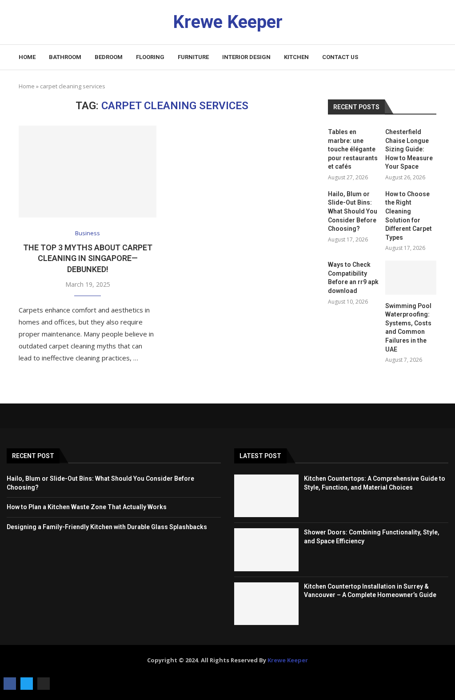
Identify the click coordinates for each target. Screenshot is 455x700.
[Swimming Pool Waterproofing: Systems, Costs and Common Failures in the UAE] (410, 278)
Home (27, 57)
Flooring (150, 57)
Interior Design (246, 57)
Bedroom (109, 57)
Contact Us (340, 57)
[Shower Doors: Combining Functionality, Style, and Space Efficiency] (266, 549)
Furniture (193, 57)
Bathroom (65, 57)
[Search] (431, 57)
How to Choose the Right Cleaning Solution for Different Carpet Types (408, 215)
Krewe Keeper (287, 660)
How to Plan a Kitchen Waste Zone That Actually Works (87, 506)
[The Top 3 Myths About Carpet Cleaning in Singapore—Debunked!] (87, 172)
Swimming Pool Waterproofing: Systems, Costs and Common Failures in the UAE (408, 327)
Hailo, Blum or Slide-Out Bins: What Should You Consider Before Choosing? (352, 211)
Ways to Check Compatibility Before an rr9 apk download (353, 277)
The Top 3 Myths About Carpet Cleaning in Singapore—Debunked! (87, 258)
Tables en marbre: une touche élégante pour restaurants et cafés (353, 149)
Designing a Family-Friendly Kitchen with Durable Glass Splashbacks (107, 526)
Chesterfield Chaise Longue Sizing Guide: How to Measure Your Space (409, 149)
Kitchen (296, 57)
